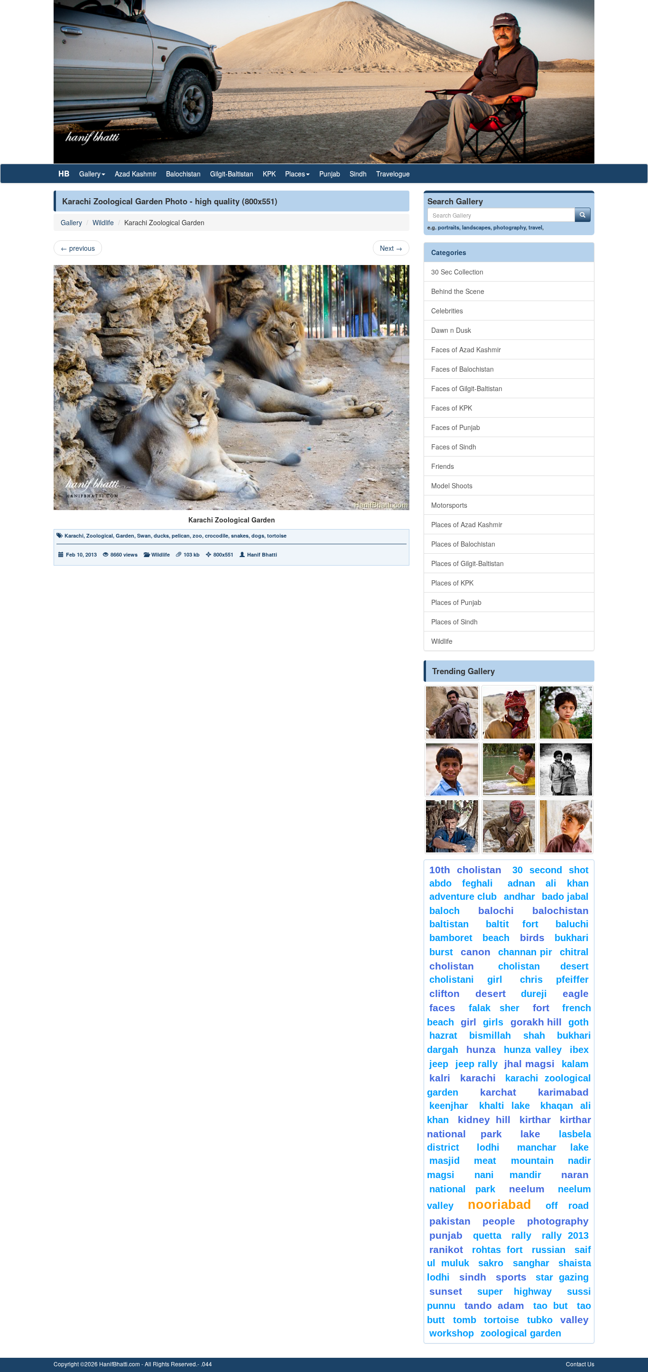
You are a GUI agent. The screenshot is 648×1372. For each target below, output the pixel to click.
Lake (530, 1133)
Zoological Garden (521, 1333)
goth (578, 1022)
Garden (125, 535)
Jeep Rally (476, 1064)
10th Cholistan (465, 869)
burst (441, 952)
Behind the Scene (457, 291)
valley (574, 1319)
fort (541, 1007)
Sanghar (531, 1263)
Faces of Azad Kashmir (466, 349)
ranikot (446, 1249)
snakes (240, 535)
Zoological (99, 535)
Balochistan (183, 173)
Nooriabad (499, 1205)
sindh (472, 1276)
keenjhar (448, 1105)
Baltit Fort (512, 924)
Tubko (540, 1320)
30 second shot (550, 870)
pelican (181, 535)
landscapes (476, 227)
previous (78, 248)
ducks (161, 535)
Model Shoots (451, 485)
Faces (442, 1007)
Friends (442, 466)
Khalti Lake (504, 1105)
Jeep (438, 1064)
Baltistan (449, 924)
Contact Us (580, 1364)
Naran (575, 1174)
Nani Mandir (508, 1175)
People (498, 1221)
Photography (558, 1221)
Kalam (575, 1064)
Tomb (464, 1320)
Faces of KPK (451, 407)
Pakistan (450, 1221)
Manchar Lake (553, 1147)
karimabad (563, 1092)
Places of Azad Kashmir (466, 524)
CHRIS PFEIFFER (554, 979)
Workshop (451, 1333)
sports (511, 1276)
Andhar (519, 896)
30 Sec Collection (457, 271)
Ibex (579, 1049)
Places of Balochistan (463, 544)
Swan (144, 535)
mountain (532, 1160)
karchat (498, 1092)
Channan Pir (525, 952)
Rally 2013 (565, 1235)
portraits (448, 227)
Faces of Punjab (455, 427)
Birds (532, 937)
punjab (446, 1235)
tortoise (277, 535)
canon (476, 951)
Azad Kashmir (136, 173)
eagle (576, 993)
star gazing (562, 1277)
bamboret (450, 938)
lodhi (488, 1147)
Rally (521, 1235)
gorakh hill (536, 1021)
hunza (481, 1049)
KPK (269, 173)
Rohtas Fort (497, 1249)
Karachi (74, 535)
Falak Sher (494, 1008)
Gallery (71, 222)
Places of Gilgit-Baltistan (467, 563)
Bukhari (572, 938)
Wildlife (103, 222)
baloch (444, 911)
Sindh (358, 173)
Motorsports (449, 505)
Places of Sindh (454, 621)
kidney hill (484, 1119)
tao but (550, 1305)
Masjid (444, 1160)
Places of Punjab (456, 602)
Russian (548, 1249)
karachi (478, 1077)
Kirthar (535, 1119)
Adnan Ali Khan (548, 883)
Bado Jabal (565, 896)
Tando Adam (494, 1305)
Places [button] (295, 173)
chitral (574, 952)
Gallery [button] (90, 173)
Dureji (534, 993)
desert (490, 993)
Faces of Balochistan (462, 369)
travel (535, 227)
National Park (462, 1189)
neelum (527, 1188)
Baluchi (572, 924)
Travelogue (393, 173)
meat (485, 1160)
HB (64, 173)
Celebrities (447, 310)
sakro (490, 1263)
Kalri (439, 1077)
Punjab (329, 173)
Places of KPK (452, 582)
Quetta (487, 1235)
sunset (445, 1291)
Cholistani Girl (465, 979)
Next (391, 248)
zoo (197, 535)
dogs (257, 535)
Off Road (567, 1205)
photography (509, 227)
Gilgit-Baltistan (231, 173)
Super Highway (514, 1291)
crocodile (216, 535)
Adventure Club (463, 896)
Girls (493, 1022)
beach (495, 938)
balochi (496, 910)
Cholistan (451, 965)
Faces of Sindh (453, 446)
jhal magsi (529, 1063)
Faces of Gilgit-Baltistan (466, 388)
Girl (468, 1021)
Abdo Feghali (461, 883)
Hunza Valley (533, 1049)
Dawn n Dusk (451, 330)
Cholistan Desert (543, 966)
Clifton (444, 993)
